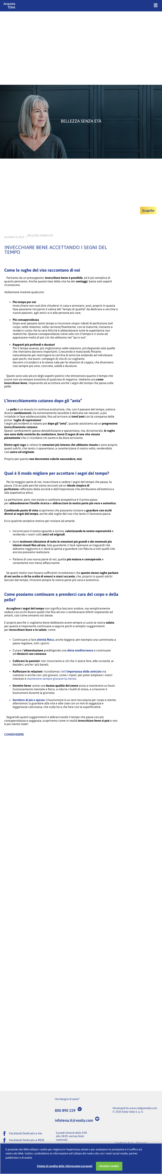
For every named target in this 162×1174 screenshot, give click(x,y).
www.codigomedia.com (143, 1108)
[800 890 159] (80, 1109)
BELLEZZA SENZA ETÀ (40, 235)
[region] (81, 1158)
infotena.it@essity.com (74, 1120)
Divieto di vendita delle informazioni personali (64, 1166)
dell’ (81, 671)
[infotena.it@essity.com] (97, 1119)
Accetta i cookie (109, 1166)
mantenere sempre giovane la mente (51, 678)
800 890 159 (65, 1110)
